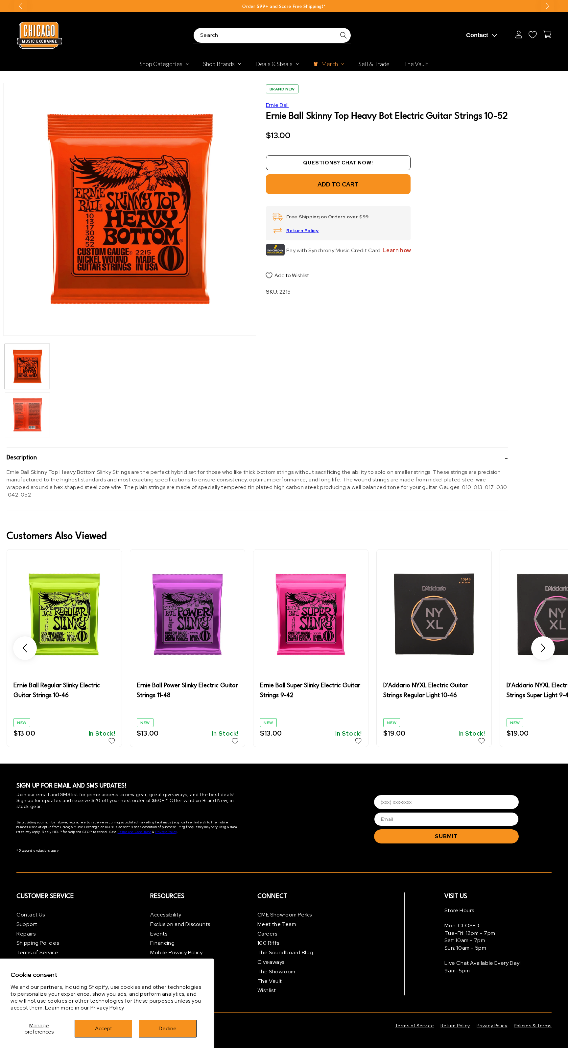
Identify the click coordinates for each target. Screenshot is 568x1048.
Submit (446, 836)
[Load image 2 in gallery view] (27, 414)
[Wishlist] (532, 34)
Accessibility (165, 914)
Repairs (26, 933)
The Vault (269, 981)
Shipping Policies (37, 942)
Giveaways (271, 962)
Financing (162, 942)
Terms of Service (37, 952)
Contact (477, 35)
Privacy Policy (107, 1007)
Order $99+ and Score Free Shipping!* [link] (284, 6)
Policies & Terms (533, 1026)
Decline (168, 1028)
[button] (257, 458)
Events (159, 933)
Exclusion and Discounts (180, 924)
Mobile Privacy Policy (176, 952)
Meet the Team (276, 924)
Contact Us (30, 914)
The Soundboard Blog (285, 952)
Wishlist (266, 990)
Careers (267, 933)
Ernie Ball (277, 105)
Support (26, 924)
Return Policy (302, 230)
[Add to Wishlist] (112, 741)
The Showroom (276, 971)
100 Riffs (268, 942)
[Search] (343, 35)
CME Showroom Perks (284, 914)
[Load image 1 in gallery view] (27, 366)
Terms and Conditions (135, 832)
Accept (103, 1028)
